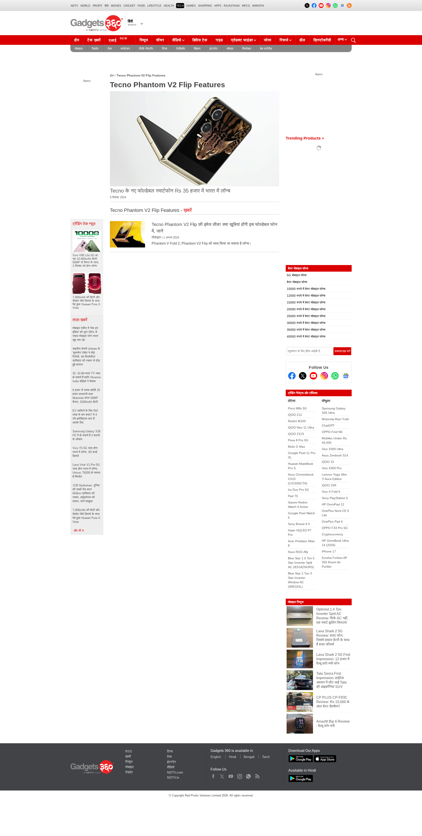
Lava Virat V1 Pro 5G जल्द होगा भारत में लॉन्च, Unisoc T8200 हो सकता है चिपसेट (86, 470)
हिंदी (107, 5)
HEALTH (169, 5)
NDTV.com (175, 772)
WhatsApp (248, 775)
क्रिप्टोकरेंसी (322, 40)
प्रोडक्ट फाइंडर (242, 40)
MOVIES (116, 5)
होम (76, 40)
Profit (97, 5)
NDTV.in (173, 777)
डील (302, 40)
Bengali (249, 757)
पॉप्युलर (326, 401)
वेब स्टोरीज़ (266, 48)
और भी (78, 530)
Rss (257, 775)
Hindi (232, 757)
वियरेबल (246, 48)
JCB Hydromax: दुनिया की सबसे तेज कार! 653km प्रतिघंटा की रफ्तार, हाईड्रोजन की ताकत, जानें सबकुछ (86, 493)
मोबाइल (79, 48)
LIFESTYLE (154, 5)
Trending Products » (305, 138)
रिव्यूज (144, 40)
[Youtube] (313, 376)
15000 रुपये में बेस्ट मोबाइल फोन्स (306, 302)
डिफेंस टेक (199, 40)
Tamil (265, 757)
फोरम (267, 40)
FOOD (141, 5)
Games (191, 5)
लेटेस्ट (292, 401)
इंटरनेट (213, 48)
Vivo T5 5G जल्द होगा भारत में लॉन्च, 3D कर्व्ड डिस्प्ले (85, 452)
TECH (180, 5)
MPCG (246, 5)
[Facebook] (292, 376)
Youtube (231, 775)
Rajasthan (232, 5)
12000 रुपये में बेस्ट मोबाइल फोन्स (306, 295)
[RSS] (349, 5)
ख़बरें (128, 756)
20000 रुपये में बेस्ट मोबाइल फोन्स (306, 309)
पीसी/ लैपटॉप (146, 48)
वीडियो (176, 40)
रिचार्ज (284, 40)
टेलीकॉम (180, 48)
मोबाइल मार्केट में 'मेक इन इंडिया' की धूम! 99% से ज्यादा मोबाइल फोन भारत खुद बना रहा (85, 334)
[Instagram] (324, 376)
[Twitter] (302, 376)
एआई (118, 39)
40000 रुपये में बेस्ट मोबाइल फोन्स (306, 336)
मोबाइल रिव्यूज (296, 602)
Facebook (213, 775)
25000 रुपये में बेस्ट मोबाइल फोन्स (306, 316)
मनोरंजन (125, 48)
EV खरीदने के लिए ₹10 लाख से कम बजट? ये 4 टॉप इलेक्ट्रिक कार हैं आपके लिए (85, 416)
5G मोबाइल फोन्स (296, 275)
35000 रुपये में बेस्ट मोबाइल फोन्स (306, 329)
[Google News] (345, 376)
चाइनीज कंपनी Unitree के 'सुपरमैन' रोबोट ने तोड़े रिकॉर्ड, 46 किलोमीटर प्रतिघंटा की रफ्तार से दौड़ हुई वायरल (86, 356)
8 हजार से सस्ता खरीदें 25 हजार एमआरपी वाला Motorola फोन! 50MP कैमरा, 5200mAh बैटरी (86, 395)
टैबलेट (95, 48)
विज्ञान (197, 48)
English (216, 757)
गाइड (219, 40)
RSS (128, 751)
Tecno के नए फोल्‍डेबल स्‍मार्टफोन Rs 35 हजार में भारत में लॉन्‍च (170, 191)
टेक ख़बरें (93, 40)
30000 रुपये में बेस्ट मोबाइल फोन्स (306, 323)
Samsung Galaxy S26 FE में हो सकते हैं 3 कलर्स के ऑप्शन (86, 435)
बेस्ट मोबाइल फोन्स (297, 282)
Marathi (258, 5)
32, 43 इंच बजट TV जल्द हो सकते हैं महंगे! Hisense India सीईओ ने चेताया (87, 377)
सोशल (230, 48)
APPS (217, 5)
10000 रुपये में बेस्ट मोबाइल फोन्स (306, 289)
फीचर (160, 40)
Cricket (129, 5)
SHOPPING (205, 5)
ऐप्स (110, 48)
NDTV (74, 5)
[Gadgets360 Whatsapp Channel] (335, 376)
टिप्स (164, 48)
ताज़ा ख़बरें (80, 320)
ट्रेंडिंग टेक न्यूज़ (84, 224)
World (85, 5)
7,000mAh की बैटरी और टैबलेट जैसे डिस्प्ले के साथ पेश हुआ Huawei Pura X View (86, 515)
